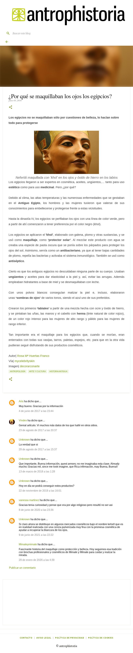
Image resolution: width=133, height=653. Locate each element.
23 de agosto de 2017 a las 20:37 (38, 430)
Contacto (26, 638)
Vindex (23, 420)
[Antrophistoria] (66, 15)
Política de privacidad (69, 638)
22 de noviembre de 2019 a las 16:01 (40, 490)
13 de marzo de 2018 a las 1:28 (37, 471)
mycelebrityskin (25, 361)
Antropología (17, 371)
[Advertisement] (66, 602)
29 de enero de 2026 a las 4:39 (36, 560)
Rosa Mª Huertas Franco (33, 355)
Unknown (24, 439)
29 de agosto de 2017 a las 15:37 (38, 449)
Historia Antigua (58, 371)
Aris (21, 401)
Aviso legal (43, 638)
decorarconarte (30, 366)
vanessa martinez (29, 500)
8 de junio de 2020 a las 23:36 (36, 509)
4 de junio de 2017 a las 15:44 (36, 411)
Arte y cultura (37, 371)
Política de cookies (100, 638)
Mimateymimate (28, 544)
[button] (10, 107)
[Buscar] (7, 33)
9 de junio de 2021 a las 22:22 (36, 535)
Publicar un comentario (22, 567)
